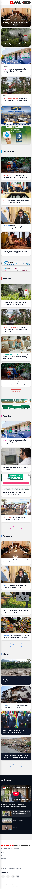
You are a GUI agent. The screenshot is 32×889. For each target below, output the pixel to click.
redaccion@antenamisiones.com (12, 868)
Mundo (6, 654)
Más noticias (16, 391)
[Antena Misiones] (15, 2)
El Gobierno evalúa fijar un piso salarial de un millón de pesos (16, 23)
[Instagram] (13, 876)
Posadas (7, 416)
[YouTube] (17, 876)
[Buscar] (6, 2)
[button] (16, 813)
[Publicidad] (16, 115)
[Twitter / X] (8, 876)
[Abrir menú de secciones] (2, 2)
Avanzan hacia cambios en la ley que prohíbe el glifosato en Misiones (15, 43)
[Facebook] (3, 876)
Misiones (6, 39)
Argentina (6, 19)
